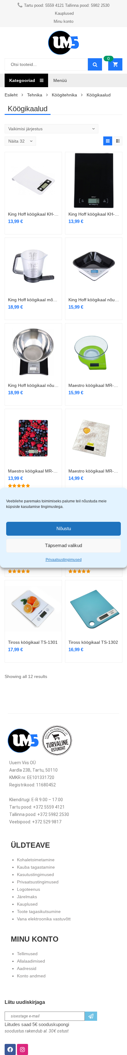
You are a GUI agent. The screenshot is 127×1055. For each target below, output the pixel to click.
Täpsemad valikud (63, 545)
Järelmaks (27, 896)
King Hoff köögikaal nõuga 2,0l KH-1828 (33, 385)
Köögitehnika (64, 94)
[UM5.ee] (63, 42)
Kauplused (27, 904)
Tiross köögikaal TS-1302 (93, 642)
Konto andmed (31, 975)
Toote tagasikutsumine (39, 911)
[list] (117, 140)
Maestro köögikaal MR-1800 (93, 385)
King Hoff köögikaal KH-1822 (33, 214)
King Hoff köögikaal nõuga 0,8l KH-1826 (93, 299)
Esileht (11, 94)
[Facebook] (10, 1049)
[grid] (107, 140)
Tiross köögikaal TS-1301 (33, 642)
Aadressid (26, 968)
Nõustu (63, 528)
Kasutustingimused (35, 874)
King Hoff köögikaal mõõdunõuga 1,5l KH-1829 (33, 299)
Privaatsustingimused (64, 560)
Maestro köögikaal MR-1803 (93, 471)
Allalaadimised (31, 961)
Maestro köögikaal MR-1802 (33, 471)
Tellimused (27, 953)
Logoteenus (28, 889)
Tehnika (34, 94)
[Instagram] (22, 1049)
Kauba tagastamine (36, 867)
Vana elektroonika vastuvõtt (44, 918)
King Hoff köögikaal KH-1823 (93, 214)
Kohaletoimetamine (36, 859)
